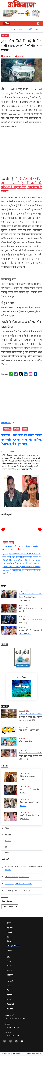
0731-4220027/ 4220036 (15, 1018)
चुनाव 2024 (7, 429)
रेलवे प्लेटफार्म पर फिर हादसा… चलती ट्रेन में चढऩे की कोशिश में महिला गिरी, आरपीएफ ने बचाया (21, 185)
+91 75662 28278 (12, 1035)
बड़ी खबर (5, 35)
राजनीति (5, 29)
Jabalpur (12, 1034)
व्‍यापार (12, 29)
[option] (5, 30)
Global (29, 29)
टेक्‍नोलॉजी (21, 29)
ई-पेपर (36, 29)
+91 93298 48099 (12, 1027)
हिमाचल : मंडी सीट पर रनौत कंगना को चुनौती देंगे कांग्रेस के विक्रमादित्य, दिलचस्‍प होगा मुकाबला (21, 439)
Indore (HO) (15, 1017)
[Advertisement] (21, 151)
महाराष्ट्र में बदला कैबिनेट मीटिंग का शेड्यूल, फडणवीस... (21, 546)
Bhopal (12, 1025)
